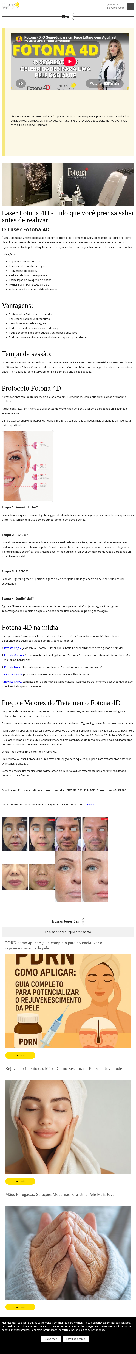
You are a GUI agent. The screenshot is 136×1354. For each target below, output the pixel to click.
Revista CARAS (13, 681)
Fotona (91, 804)
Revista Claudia (13, 674)
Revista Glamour (14, 655)
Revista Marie (12, 667)
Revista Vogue (13, 648)
